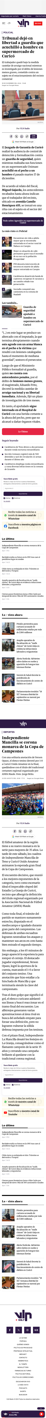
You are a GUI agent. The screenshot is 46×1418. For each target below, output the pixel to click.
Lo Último (23, 431)
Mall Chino (27, 16)
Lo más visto (9, 231)
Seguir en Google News (10, 85)
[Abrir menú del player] (41, 1408)
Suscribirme (23, 494)
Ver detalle (7, 501)
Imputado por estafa (10, 16)
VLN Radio (25, 128)
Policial (8, 33)
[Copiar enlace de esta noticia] (27, 137)
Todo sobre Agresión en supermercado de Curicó (23, 221)
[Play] (41, 1414)
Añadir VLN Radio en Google (24, 142)
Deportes (9, 732)
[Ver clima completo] (9, 23)
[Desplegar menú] (3, 23)
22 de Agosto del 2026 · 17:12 (13, 778)
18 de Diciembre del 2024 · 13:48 (14, 83)
